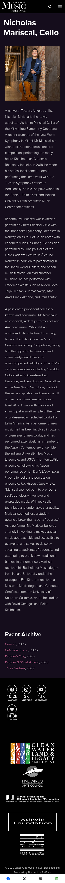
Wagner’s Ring (15, 656)
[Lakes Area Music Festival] (14, 6)
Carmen (10, 644)
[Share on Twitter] (24, 878)
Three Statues (15, 668)
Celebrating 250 (16, 650)
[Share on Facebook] (8, 878)
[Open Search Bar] (50, 6)
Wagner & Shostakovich (22, 662)
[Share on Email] (40, 878)
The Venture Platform (39, 872)
